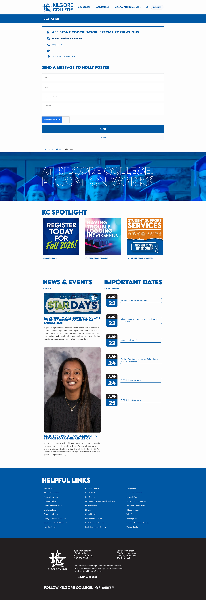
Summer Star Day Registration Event (134, 300)
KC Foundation (91, 505)
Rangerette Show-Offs (129, 340)
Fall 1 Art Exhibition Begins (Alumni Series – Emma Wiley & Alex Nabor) (139, 360)
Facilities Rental (50, 527)
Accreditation (49, 488)
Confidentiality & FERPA (53, 505)
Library (88, 510)
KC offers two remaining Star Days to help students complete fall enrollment (72, 320)
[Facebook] (96, 587)
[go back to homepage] (57, 570)
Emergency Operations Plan (55, 518)
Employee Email (50, 510)
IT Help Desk (90, 492)
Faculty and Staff (55, 149)
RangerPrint (131, 488)
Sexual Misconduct (134, 492)
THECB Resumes (132, 510)
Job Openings (90, 497)
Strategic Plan (131, 497)
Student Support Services (136, 501)
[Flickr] (106, 587)
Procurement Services (93, 518)
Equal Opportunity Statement (55, 522)
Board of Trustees (51, 497)
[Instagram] (112, 587)
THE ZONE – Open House (131, 380)
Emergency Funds (51, 514)
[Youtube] (103, 587)
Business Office (50, 501)
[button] (147, 7)
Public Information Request (95, 527)
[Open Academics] (92, 7)
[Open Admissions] (111, 7)
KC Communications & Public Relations (100, 501)
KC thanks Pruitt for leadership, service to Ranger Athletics (70, 437)
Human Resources (92, 488)
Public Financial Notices (94, 522)
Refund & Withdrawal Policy (137, 522)
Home (44, 149)
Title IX (129, 514)
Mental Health (90, 514)
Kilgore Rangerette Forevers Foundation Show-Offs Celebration (139, 320)
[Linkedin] (109, 587)
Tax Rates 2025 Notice (135, 505)
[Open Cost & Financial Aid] (141, 7)
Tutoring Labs (131, 518)
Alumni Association (51, 492)
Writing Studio (132, 527)
